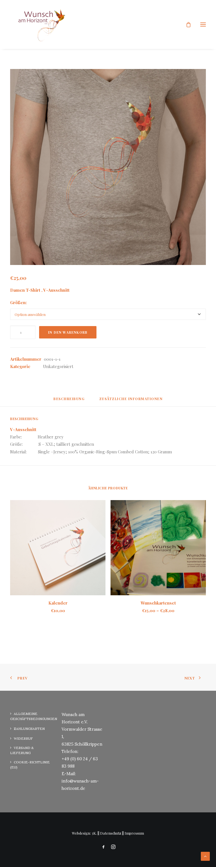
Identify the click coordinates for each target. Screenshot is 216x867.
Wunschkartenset (158, 603)
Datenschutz (110, 833)
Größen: (18, 302)
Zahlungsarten (29, 728)
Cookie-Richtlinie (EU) (30, 764)
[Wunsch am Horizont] (38, 24)
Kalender (58, 603)
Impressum (134, 833)
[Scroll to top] (205, 856)
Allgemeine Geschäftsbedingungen (33, 716)
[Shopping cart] (186, 24)
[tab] (131, 401)
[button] (203, 24)
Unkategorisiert (58, 366)
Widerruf (23, 738)
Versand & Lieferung (22, 750)
